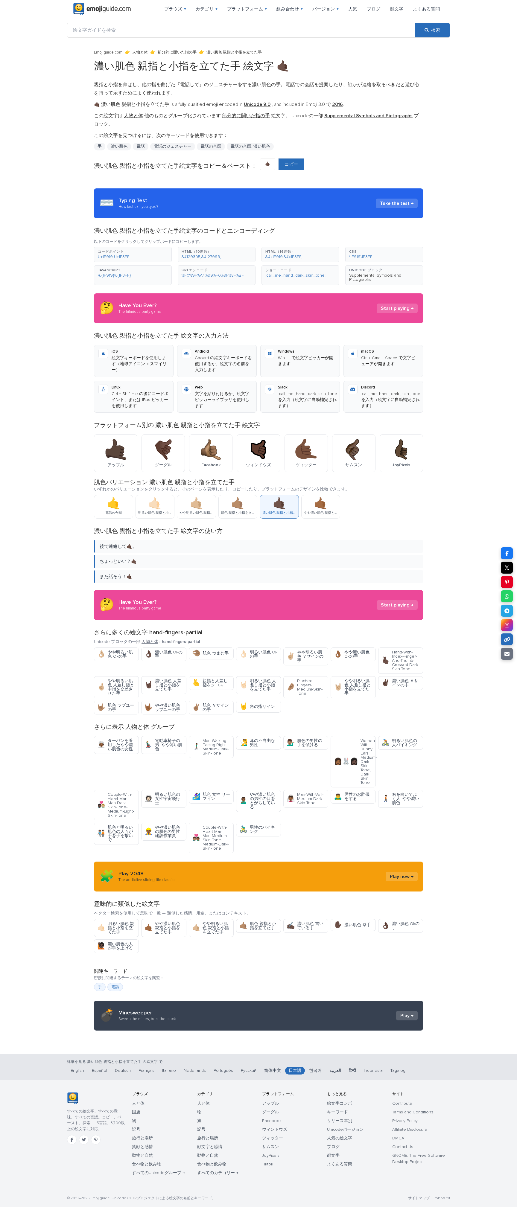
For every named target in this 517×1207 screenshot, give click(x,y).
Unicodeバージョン (345, 1129)
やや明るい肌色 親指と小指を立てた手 (210, 928)
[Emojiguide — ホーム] (72, 1098)
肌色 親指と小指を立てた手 (257, 925)
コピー (291, 164)
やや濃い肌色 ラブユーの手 (162, 707)
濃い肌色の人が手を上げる (115, 946)
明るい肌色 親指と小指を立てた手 (115, 928)
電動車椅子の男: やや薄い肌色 (163, 745)
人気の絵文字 (339, 1138)
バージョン (325, 9)
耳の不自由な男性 (257, 742)
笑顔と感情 (142, 1146)
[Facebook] (72, 1139)
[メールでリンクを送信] (507, 654)
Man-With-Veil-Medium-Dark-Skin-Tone (305, 798)
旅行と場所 (142, 1138)
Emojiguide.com (108, 52)
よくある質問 (426, 9)
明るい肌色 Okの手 (258, 654)
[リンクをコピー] (507, 639)
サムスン (270, 1146)
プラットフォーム (247, 9)
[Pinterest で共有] (507, 582)
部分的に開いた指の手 (177, 52)
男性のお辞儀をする (351, 796)
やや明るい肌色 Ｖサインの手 (305, 656)
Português (223, 1070)
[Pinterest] (96, 1139)
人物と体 (140, 52)
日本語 (295, 1070)
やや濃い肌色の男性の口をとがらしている (257, 801)
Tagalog (397, 1070)
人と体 (138, 1103)
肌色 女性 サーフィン (211, 796)
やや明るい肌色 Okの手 (115, 654)
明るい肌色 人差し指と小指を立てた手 (257, 685)
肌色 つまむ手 (210, 653)
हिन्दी (352, 1070)
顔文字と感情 (209, 1146)
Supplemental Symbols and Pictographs (375, 277)
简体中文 (272, 1070)
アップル (270, 1103)
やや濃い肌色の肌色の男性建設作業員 (162, 831)
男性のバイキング (257, 829)
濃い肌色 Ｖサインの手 (399, 683)
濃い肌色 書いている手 (305, 925)
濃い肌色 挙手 (352, 925)
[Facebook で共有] (507, 553)
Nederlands (195, 1070)
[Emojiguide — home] (102, 9)
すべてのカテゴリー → (217, 1172)
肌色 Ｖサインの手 (210, 707)
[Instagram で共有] (507, 625)
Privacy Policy (405, 1120)
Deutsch (123, 1070)
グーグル (270, 1112)
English (77, 1070)
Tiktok (267, 1164)
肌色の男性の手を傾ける (304, 742)
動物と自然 (142, 1155)
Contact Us (402, 1146)
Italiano (169, 1070)
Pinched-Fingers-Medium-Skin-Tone (305, 687)
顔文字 (396, 9)
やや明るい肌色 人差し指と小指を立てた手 (352, 687)
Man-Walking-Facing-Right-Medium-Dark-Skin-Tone (210, 747)
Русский (248, 1070)
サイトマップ (419, 1198)
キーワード (337, 1112)
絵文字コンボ (339, 1103)
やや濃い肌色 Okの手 (351, 654)
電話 (140, 146)
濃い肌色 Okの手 (164, 654)
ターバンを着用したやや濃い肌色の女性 (115, 745)
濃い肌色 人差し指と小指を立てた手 (163, 685)
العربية (335, 1070)
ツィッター (272, 1138)
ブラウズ (175, 9)
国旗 (136, 1112)
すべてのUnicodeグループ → (158, 1172)
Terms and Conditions (412, 1112)
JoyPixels (270, 1155)
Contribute (402, 1103)
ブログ (373, 9)
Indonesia (373, 1070)
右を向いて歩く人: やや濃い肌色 (400, 798)
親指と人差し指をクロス (210, 683)
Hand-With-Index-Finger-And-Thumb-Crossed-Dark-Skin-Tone (400, 660)
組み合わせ (289, 9)
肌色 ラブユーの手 (115, 707)
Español (99, 1070)
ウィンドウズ (274, 1129)
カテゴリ (207, 9)
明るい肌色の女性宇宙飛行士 (162, 798)
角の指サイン (257, 706)
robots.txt (442, 1198)
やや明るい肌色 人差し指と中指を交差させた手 (115, 687)
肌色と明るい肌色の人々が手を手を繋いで (115, 833)
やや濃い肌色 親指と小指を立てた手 (162, 928)
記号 (136, 1129)
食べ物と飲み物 (146, 1164)
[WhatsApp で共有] (507, 596)
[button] (133, 254)
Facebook (272, 1120)
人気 (352, 9)
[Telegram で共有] (507, 611)
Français (146, 1070)
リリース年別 (339, 1120)
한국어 (315, 1070)
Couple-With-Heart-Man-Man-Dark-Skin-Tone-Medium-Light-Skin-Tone (115, 805)
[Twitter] (84, 1139)
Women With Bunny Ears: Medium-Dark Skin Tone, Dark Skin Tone (354, 761)
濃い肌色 (119, 146)
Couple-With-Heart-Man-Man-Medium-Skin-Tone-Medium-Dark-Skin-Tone (210, 838)
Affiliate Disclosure (409, 1129)
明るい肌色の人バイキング (399, 742)
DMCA (398, 1138)
